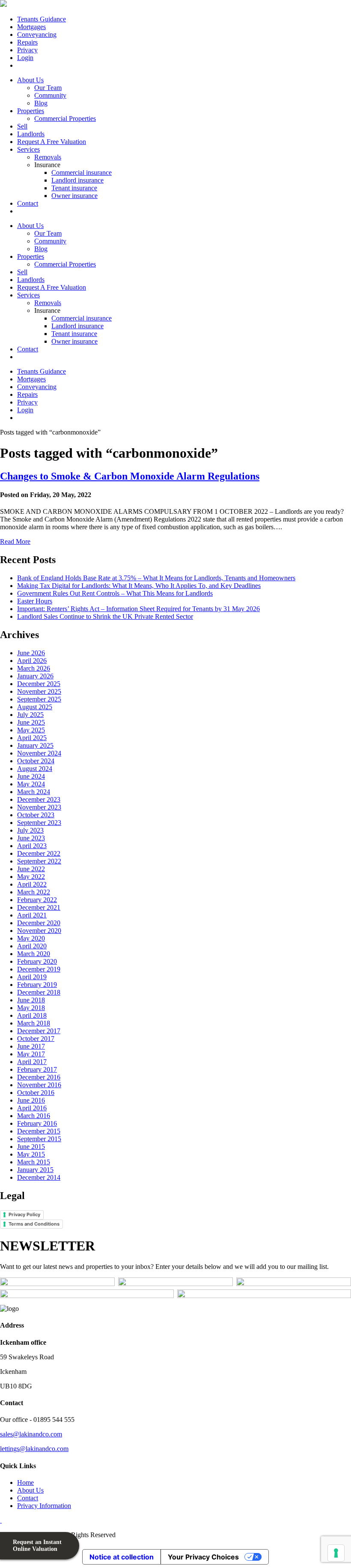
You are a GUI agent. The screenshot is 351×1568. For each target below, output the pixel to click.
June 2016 (31, 1100)
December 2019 (38, 969)
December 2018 (38, 992)
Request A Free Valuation (51, 141)
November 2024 (39, 753)
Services (28, 149)
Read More (15, 541)
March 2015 (33, 1162)
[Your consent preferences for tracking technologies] (336, 1553)
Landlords (31, 134)
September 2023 (39, 822)
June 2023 (31, 838)
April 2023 (32, 845)
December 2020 (38, 922)
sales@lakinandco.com (31, 1434)
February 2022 (37, 899)
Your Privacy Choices (203, 1557)
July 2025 (30, 714)
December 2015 (38, 1131)
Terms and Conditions (34, 1224)
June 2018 (31, 1000)
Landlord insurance (77, 180)
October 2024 (35, 761)
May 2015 (31, 1154)
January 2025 (35, 745)
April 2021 (32, 915)
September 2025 (39, 699)
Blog (41, 103)
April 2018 (32, 1015)
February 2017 (37, 1069)
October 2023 (35, 814)
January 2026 (35, 676)
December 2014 (38, 1177)
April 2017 (32, 1061)
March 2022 (33, 892)
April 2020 (32, 946)
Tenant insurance (74, 188)
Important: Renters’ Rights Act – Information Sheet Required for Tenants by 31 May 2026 (138, 608)
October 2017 (35, 1038)
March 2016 (33, 1115)
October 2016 (35, 1092)
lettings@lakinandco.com (34, 1448)
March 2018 (33, 1023)
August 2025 (34, 707)
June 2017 (31, 1046)
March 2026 (33, 668)
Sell (22, 126)
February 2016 (37, 1123)
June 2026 (31, 653)
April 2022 (32, 884)
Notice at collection (121, 1557)
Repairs (27, 42)
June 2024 (31, 776)
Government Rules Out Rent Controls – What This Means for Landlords (115, 593)
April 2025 (32, 737)
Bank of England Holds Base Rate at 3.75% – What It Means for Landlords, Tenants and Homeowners (156, 578)
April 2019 (32, 976)
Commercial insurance (81, 172)
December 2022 (38, 853)
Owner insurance (74, 195)
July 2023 (30, 830)
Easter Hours (34, 601)
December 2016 (38, 1077)
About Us (30, 80)
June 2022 (31, 868)
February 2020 (37, 961)
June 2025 (31, 722)
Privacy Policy (24, 1214)
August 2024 (34, 768)
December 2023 (38, 799)
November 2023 (39, 807)
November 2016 (39, 1084)
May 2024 (31, 784)
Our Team (48, 87)
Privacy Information (44, 1505)
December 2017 (38, 1030)
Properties (30, 110)
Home (25, 1482)
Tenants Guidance (41, 19)
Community (50, 95)
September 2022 (39, 861)
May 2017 (31, 1054)
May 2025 (31, 730)
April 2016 (32, 1108)
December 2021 (38, 907)
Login (25, 57)
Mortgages (31, 26)
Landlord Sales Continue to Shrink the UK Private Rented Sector (105, 616)
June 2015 (31, 1146)
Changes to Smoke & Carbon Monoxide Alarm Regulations (129, 476)
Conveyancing (37, 34)
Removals (47, 157)
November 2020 (39, 930)
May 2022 (31, 876)
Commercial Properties (65, 118)
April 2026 (32, 660)
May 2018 (31, 1007)
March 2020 (33, 953)
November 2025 (39, 691)
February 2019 (37, 984)
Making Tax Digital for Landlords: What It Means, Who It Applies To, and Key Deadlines (139, 585)
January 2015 (35, 1169)
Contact (27, 203)
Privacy (27, 50)
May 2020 (31, 938)
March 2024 (33, 791)
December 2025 (38, 683)
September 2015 (39, 1138)
